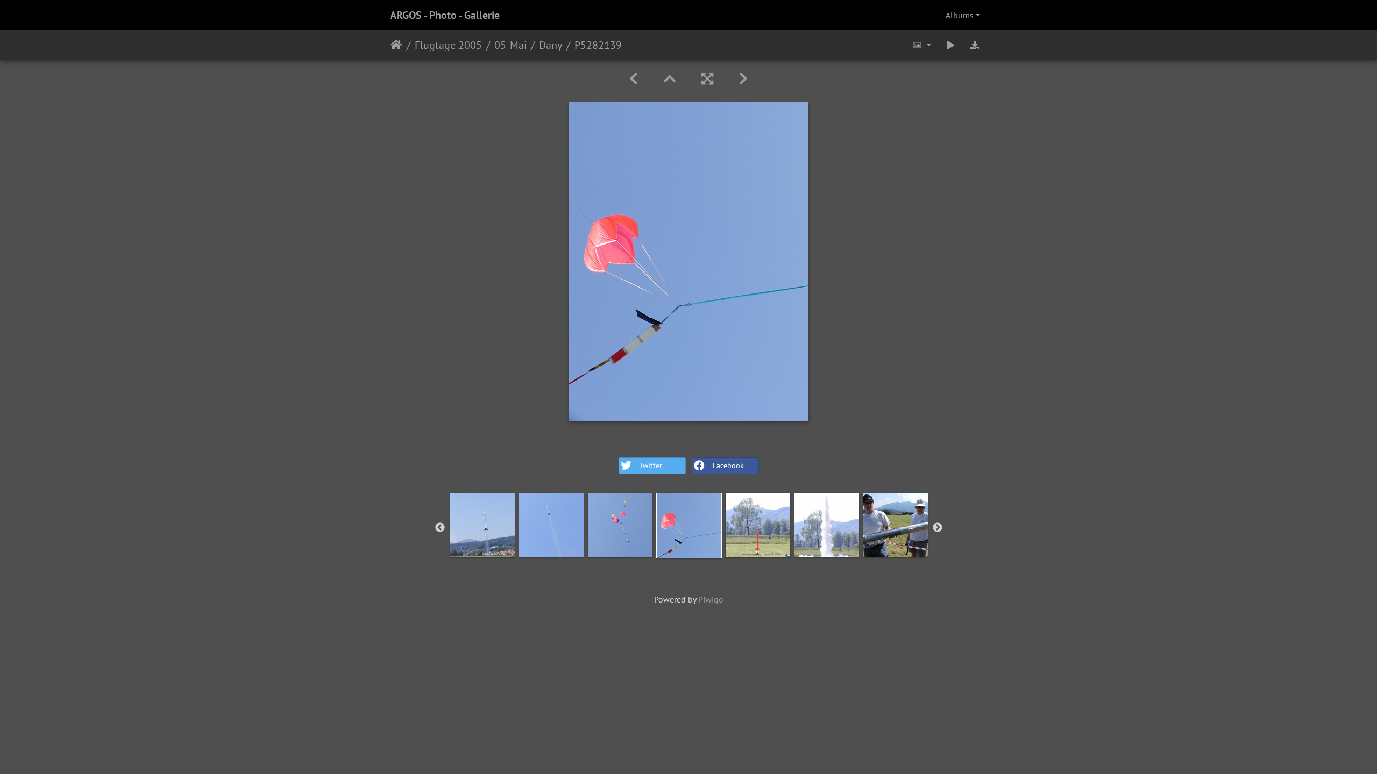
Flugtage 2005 (448, 45)
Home (396, 45)
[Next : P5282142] (743, 79)
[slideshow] (950, 45)
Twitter (651, 465)
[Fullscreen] (707, 79)
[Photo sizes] (921, 45)
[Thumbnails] (669, 79)
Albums (960, 15)
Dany (550, 45)
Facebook (728, 465)
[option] (482, 525)
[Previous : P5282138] (633, 79)
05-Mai (510, 45)
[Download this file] (974, 45)
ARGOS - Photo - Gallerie (445, 15)
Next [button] (937, 527)
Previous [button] (440, 527)
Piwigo (710, 599)
